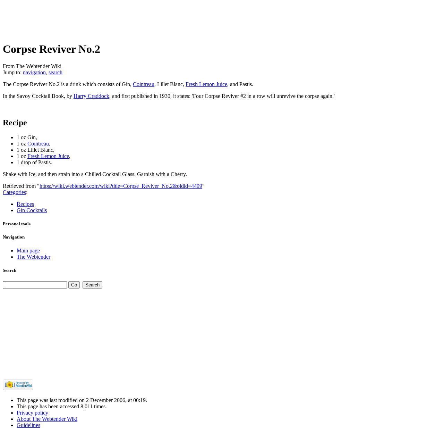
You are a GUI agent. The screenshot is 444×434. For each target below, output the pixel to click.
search (55, 72)
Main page (28, 250)
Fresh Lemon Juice (206, 84)
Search (9, 270)
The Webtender (33, 257)
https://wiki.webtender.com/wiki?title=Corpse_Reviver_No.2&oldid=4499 (121, 186)
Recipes (25, 204)
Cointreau (143, 84)
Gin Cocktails (32, 210)
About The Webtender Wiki (47, 419)
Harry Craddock (91, 96)
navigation (34, 72)
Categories (14, 192)
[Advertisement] (129, 18)
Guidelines (28, 425)
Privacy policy (32, 413)
